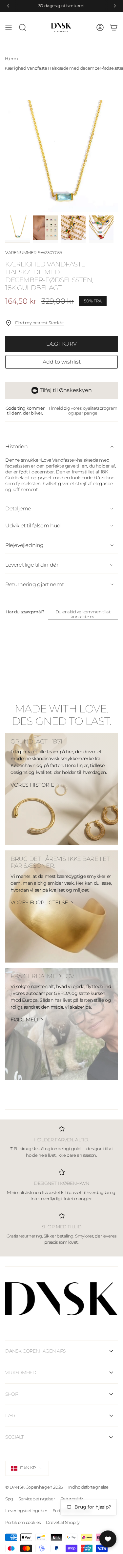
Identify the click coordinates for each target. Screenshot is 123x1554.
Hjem (10, 58)
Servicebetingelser (36, 1498)
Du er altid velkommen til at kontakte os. (83, 614)
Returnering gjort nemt (34, 584)
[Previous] (8, 6)
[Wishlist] (107, 1538)
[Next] (115, 6)
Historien (16, 446)
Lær (10, 1415)
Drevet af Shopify (63, 1522)
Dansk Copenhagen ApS (35, 1351)
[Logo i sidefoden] (61, 1298)
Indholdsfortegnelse (88, 1487)
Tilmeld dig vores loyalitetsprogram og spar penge (82, 411)
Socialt (14, 1437)
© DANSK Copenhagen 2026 (34, 1487)
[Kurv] (114, 27)
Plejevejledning (24, 545)
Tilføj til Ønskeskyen (66, 390)
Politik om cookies (23, 1522)
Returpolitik (71, 1498)
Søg (9, 1498)
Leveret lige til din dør (31, 565)
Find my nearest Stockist (39, 322)
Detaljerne (18, 508)
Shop (11, 1394)
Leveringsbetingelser (26, 1510)
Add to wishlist (62, 362)
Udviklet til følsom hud (33, 525)
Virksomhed (20, 1372)
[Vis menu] (8, 27)
